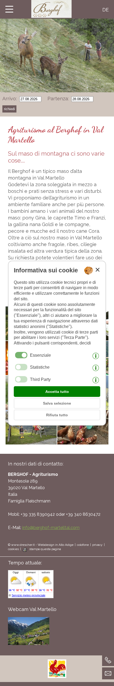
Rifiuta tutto (57, 415)
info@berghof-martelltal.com (51, 527)
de (105, 10)
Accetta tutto (57, 391)
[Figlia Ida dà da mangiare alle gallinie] (83, 441)
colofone (83, 545)
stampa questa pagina (45, 549)
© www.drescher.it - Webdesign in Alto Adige (40, 545)
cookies (13, 549)
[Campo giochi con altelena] (31, 441)
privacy (97, 545)
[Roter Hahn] (57, 676)
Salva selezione (57, 403)
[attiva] (21, 367)
